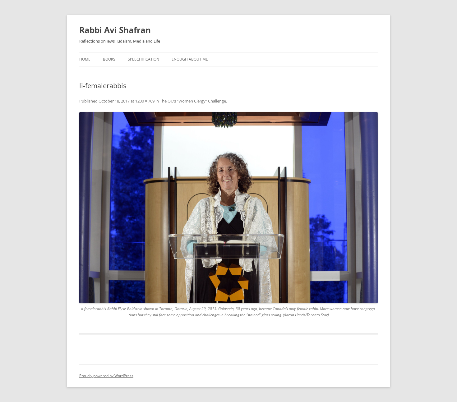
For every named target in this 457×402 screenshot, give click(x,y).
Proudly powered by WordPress (106, 375)
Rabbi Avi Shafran (115, 29)
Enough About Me (190, 59)
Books (109, 59)
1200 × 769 (145, 101)
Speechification (143, 59)
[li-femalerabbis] (228, 207)
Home (84, 59)
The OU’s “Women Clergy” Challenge (193, 101)
